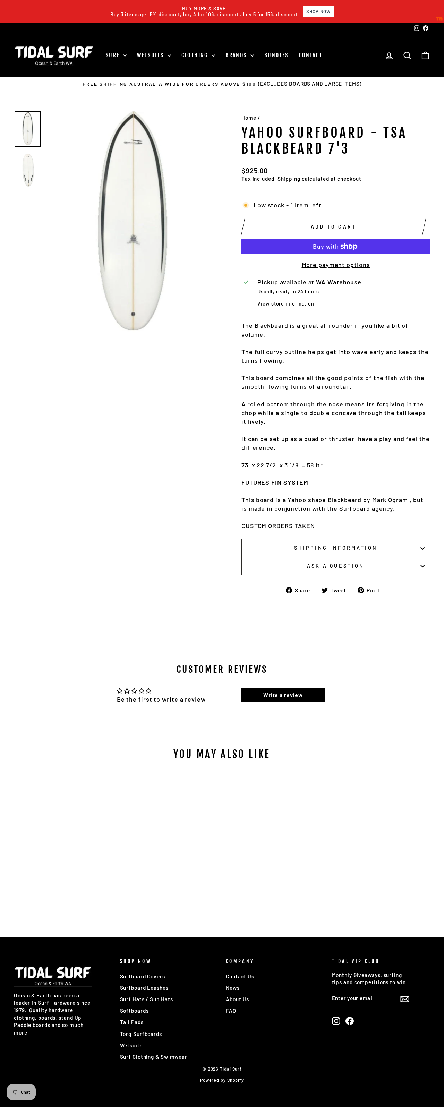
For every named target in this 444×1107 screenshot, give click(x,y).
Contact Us (240, 976)
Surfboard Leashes (144, 988)
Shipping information (335, 548)
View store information (285, 304)
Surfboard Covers (142, 976)
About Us (237, 999)
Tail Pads (132, 1022)
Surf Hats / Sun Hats (146, 999)
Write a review (283, 695)
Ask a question (335, 566)
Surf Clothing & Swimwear (154, 1057)
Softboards (134, 1010)
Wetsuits (151, 55)
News (233, 988)
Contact (311, 55)
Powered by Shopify (222, 1080)
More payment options (336, 264)
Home (248, 117)
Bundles (276, 55)
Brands (237, 55)
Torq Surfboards (141, 1034)
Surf (113, 55)
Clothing (195, 55)
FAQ (231, 1010)
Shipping (289, 178)
